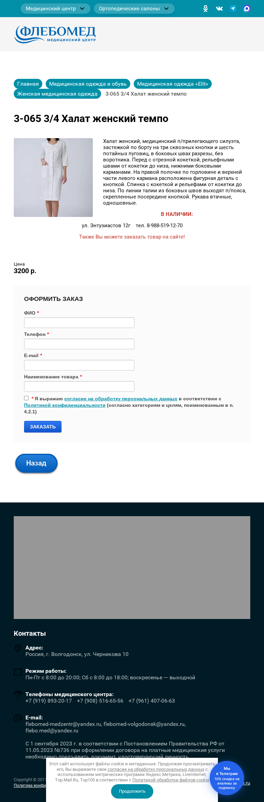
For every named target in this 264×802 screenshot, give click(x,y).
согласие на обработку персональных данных (120, 398)
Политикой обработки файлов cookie (170, 779)
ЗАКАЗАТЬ (43, 426)
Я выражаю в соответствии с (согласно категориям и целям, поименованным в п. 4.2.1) (129, 405)
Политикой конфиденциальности (65, 405)
